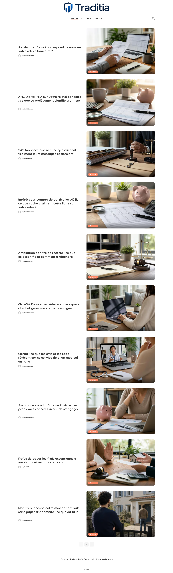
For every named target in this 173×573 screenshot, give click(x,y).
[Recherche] (153, 18)
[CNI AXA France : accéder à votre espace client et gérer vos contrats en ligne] (120, 308)
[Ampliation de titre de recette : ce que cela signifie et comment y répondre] (120, 257)
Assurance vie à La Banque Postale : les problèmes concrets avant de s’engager (48, 407)
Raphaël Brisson (28, 55)
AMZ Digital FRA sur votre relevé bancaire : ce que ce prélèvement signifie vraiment (49, 99)
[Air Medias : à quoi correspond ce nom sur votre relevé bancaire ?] (120, 51)
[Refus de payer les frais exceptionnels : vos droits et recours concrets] (120, 462)
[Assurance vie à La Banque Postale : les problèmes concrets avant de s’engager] (120, 411)
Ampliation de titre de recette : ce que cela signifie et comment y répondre (46, 255)
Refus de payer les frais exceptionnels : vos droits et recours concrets (48, 460)
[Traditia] (86, 7)
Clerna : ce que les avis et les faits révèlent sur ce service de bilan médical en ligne (48, 357)
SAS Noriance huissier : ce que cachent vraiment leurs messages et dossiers (47, 152)
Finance (93, 71)
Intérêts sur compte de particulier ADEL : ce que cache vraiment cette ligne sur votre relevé (49, 203)
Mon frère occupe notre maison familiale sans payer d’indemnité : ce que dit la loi (49, 510)
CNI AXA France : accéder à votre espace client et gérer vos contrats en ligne (48, 306)
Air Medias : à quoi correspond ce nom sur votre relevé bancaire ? (49, 49)
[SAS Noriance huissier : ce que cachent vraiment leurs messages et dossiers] (120, 154)
